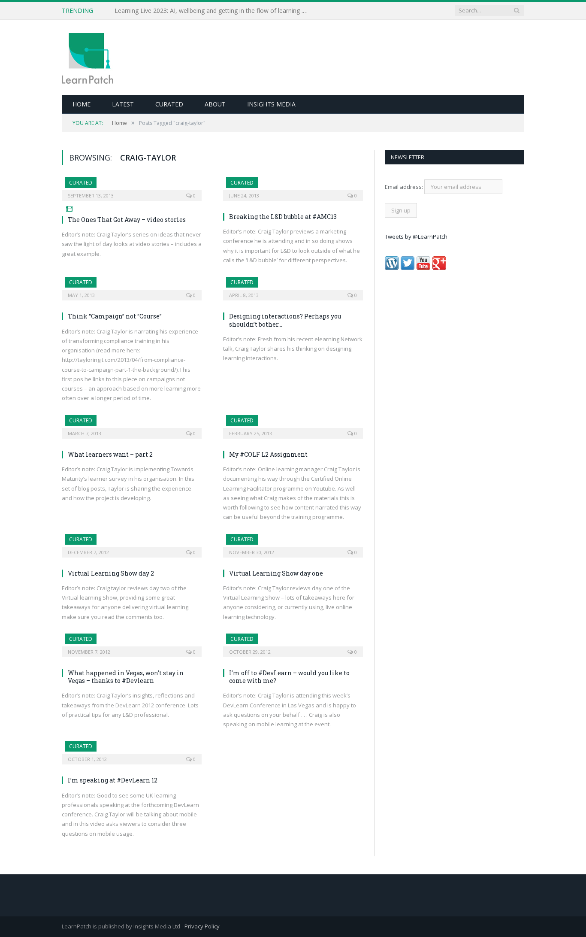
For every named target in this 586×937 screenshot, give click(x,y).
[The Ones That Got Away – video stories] (132, 186)
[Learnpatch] (87, 57)
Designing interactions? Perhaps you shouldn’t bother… (285, 320)
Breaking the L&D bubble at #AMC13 (283, 216)
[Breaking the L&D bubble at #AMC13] (293, 186)
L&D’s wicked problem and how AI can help (175, 11)
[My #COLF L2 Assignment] (293, 424)
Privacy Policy (202, 926)
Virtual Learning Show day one (276, 573)
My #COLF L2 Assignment (268, 454)
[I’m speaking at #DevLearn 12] (132, 750)
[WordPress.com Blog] (392, 268)
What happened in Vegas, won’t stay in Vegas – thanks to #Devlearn (126, 677)
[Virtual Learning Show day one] (293, 543)
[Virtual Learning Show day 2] (132, 543)
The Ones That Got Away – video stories (127, 219)
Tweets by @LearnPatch (416, 236)
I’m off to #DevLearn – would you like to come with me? (289, 677)
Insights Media (271, 104)
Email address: (404, 187)
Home (81, 104)
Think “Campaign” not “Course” (115, 316)
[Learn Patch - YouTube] (423, 268)
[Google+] (439, 268)
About (215, 104)
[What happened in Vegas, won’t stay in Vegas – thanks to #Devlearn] (132, 643)
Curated (169, 104)
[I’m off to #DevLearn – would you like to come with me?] (293, 643)
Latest (123, 104)
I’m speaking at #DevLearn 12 (112, 780)
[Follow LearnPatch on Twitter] (407, 268)
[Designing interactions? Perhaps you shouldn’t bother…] (293, 286)
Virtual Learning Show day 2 (111, 573)
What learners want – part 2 (110, 454)
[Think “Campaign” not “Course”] (132, 286)
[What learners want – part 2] (132, 424)
